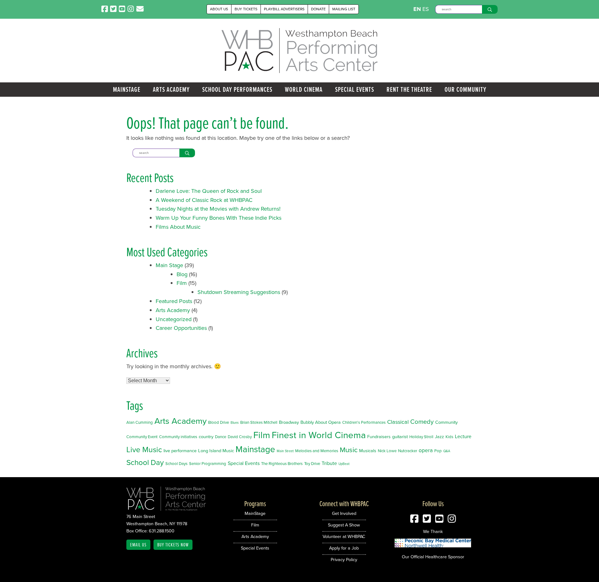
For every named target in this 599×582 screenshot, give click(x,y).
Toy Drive (312, 464)
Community (446, 422)
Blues (235, 422)
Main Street (285, 450)
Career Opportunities (181, 328)
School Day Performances (237, 89)
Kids (449, 437)
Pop (438, 451)
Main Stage (169, 265)
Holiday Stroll (421, 437)
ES (425, 9)
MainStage (126, 89)
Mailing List (343, 9)
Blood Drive (218, 422)
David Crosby (240, 437)
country (206, 436)
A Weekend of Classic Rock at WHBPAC (204, 200)
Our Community (465, 89)
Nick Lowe (387, 451)
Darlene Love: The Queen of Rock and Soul (209, 191)
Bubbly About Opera (320, 422)
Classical (398, 422)
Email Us (138, 544)
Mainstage (255, 449)
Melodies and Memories (316, 451)
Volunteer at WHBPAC (344, 536)
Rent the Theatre (409, 89)
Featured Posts (174, 301)
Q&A (446, 450)
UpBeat (343, 463)
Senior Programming (207, 464)
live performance (180, 450)
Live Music (144, 449)
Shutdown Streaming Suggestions (238, 292)
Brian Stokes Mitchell (258, 422)
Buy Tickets (246, 9)
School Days (176, 464)
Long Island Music (216, 450)
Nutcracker (407, 451)
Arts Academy (171, 89)
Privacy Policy (344, 559)
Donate (318, 9)
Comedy (422, 421)
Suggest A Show (344, 524)
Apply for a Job (344, 548)
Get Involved (344, 513)
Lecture (463, 436)
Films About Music (178, 227)
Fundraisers (379, 436)
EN (417, 9)
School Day (145, 462)
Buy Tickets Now (173, 544)
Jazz (439, 436)
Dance (220, 437)
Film (182, 283)
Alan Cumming (139, 422)
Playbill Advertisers (284, 9)
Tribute (329, 463)
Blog (182, 274)
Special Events (354, 89)
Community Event (142, 437)
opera (426, 450)
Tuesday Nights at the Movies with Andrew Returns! (218, 209)
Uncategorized (174, 319)
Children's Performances (364, 422)
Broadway (289, 422)
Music (349, 450)
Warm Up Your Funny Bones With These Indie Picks (218, 218)
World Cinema (304, 89)
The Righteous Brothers (282, 464)
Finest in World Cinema (319, 435)
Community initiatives (178, 437)
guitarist (400, 436)
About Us (219, 9)
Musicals (367, 450)
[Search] (490, 9)
